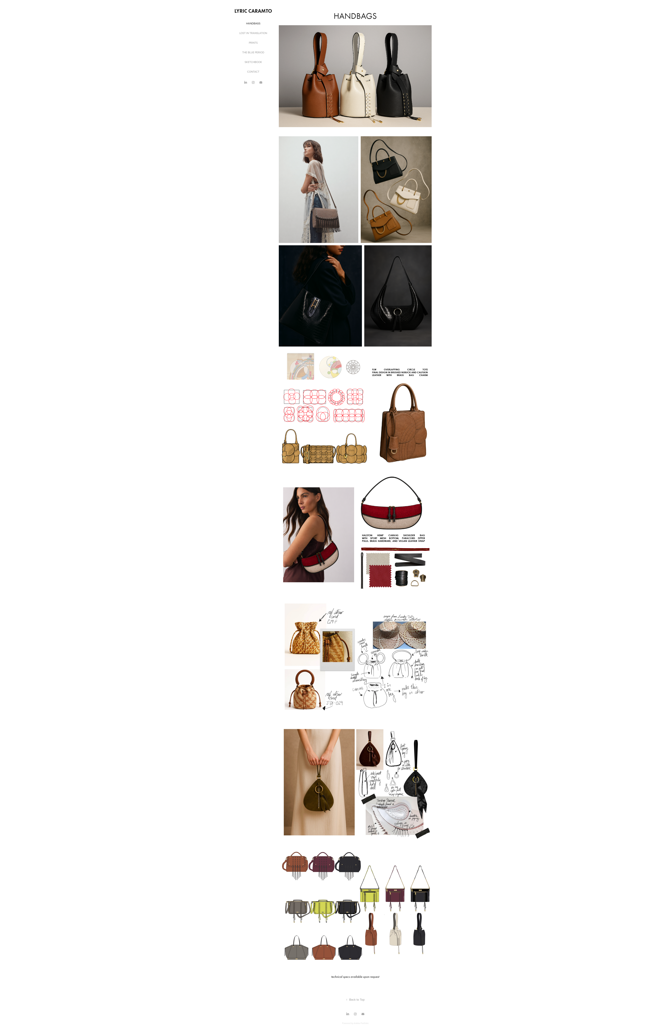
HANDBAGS (253, 23)
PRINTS (253, 43)
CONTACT (253, 71)
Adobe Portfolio (361, 1023)
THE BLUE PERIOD (253, 52)
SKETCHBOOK (253, 62)
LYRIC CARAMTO (253, 11)
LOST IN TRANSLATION (253, 33)
